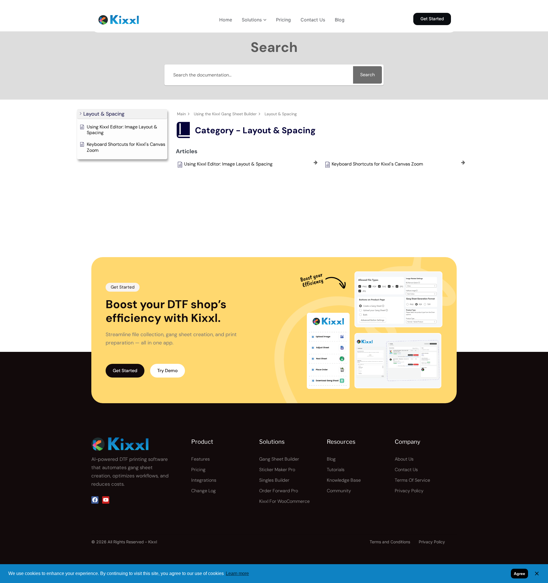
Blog (339, 20)
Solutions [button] (252, 20)
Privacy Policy (432, 541)
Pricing (283, 20)
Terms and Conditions (390, 541)
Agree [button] (519, 573)
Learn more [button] (237, 573)
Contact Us (313, 20)
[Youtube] (105, 499)
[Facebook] (94, 499)
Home (225, 20)
